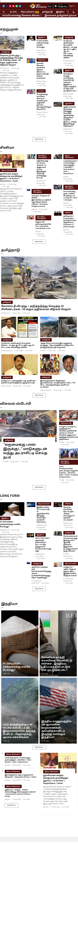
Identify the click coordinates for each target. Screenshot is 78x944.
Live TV (32, 6)
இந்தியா (60, 12)
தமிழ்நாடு (47, 12)
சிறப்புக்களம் (28, 12)
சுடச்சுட (13, 12)
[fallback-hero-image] (12, 42)
